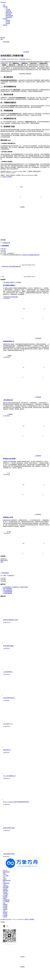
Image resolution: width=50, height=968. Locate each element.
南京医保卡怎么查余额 (9, 458)
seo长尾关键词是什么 (8, 671)
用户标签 (5, 913)
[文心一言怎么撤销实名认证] (18, 773)
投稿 (2, 39)
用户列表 (8, 21)
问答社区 (5, 25)
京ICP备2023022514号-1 (6, 919)
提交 (2, 562)
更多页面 (5, 18)
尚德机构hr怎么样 (8, 517)
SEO (7, 8)
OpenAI (5, 874)
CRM (4, 884)
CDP (4, 910)
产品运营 (5, 892)
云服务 (4, 898)
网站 (4, 903)
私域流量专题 (9, 17)
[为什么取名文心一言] (18, 721)
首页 (4, 5)
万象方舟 (26, 919)
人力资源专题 (22, 59)
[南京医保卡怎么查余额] (19, 455)
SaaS (4, 881)
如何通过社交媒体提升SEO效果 (10, 619)
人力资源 (3, 176)
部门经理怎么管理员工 (9, 285)
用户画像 (5, 906)
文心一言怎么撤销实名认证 (9, 775)
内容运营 (5, 889)
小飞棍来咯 (3, 59)
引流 (4, 877)
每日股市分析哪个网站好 (9, 827)
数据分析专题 (9, 12)
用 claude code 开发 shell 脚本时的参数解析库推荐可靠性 (16, 801)
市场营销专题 (6, 883)
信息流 (4, 879)
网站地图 (32, 919)
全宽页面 (8, 23)
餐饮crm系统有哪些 (7, 588)
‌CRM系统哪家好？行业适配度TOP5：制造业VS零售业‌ (15, 587)
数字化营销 (8, 14)
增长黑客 (5, 907)
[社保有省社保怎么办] (19, 338)
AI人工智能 (5, 875)
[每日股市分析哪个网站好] (18, 825)
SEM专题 (8, 9)
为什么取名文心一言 (7, 723)
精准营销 (5, 912)
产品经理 (5, 915)
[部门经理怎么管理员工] (9, 282)
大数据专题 (8, 11)
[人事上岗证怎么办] (19, 397)
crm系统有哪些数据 (7, 591)
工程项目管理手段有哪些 (9, 853)
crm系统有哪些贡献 (7, 593)
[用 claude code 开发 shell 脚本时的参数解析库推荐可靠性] (18, 799)
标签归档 (8, 20)
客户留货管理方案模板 (8, 645)
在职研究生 (5, 893)
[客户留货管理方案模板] (18, 643)
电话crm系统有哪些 (7, 590)
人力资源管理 (9, 176)
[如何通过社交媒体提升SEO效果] (18, 617)
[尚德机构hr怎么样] (19, 514)
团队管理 (5, 896)
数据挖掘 (5, 904)
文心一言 (5, 870)
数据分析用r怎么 (7, 749)
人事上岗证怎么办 (8, 400)
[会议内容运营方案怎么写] (18, 695)
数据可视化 (5, 890)
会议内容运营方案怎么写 (9, 697)
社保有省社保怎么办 (8, 341)
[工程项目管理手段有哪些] (18, 851)
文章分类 (5, 6)
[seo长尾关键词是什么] (18, 669)
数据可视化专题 (9, 15)
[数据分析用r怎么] (18, 747)
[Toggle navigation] (1, 1)
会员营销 (5, 909)
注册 (4, 37)
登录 (2, 37)
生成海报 (22, 207)
